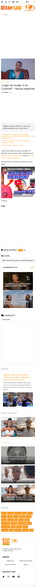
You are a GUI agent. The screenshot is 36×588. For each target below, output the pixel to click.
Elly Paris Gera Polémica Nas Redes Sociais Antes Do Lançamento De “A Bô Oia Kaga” (18, 423)
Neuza (8, 82)
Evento (30, 513)
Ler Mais (18, 431)
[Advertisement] (18, 38)
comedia (14, 523)
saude (11, 530)
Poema (28, 517)
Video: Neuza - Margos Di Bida (13, 145)
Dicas (24, 513)
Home (2, 82)
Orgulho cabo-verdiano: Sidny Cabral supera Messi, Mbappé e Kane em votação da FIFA (16, 377)
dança (29, 523)
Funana (16, 517)
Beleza (4, 513)
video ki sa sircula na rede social (11, 156)
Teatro (21, 520)
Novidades (5, 442)
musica (19, 527)
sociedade (18, 530)
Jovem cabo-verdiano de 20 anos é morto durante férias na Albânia (18, 459)
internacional (6, 527)
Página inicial (10, 561)
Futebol (22, 517)
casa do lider (6, 523)
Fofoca (4, 517)
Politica (4, 520)
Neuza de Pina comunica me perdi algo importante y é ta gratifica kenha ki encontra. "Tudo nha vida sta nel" (17, 136)
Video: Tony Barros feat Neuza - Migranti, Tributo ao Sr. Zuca (15, 141)
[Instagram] (9, 2)
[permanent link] (10, 92)
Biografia (10, 513)
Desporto (18, 513)
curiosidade (22, 523)
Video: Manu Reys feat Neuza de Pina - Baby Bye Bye (17, 303)
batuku (27, 520)
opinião (25, 527)
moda (13, 527)
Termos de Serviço (10, 564)
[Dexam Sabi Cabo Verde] (18, 10)
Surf (16, 520)
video (31, 530)
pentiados (5, 530)
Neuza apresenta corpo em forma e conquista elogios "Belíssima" (18, 285)
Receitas (10, 520)
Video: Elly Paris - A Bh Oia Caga (17, 480)
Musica (26, 564)
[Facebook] (17, 2)
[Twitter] (2, 2)
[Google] (6, 2)
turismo (25, 530)
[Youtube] (13, 2)
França (10, 517)
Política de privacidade (25, 561)
